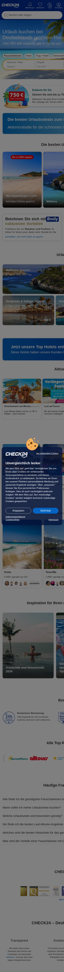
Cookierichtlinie (13, 520)
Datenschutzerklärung (15, 517)
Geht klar (45, 510)
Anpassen (18, 510)
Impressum (53, 520)
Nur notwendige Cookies (47, 453)
